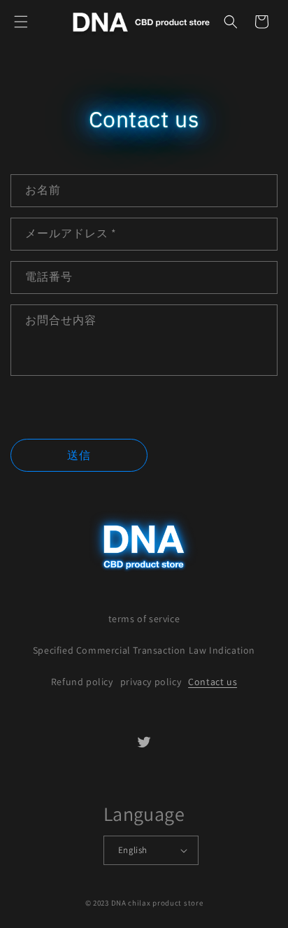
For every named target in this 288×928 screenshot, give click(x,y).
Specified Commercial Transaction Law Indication (144, 650)
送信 (79, 455)
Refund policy (82, 681)
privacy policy (150, 681)
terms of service (144, 618)
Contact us (212, 681)
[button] (21, 21)
